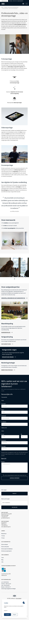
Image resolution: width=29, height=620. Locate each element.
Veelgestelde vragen (8, 357)
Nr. (21, 434)
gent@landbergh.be (5, 518)
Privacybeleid (18, 598)
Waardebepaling (5, 332)
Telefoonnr (3, 416)
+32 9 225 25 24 (4, 516)
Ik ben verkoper (4, 544)
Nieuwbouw (3, 533)
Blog (2, 560)
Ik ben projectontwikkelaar (7, 549)
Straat (3, 434)
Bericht (3, 461)
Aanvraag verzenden (14, 478)
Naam (2, 410)
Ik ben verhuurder (5, 546)
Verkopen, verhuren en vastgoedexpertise (16, 0)
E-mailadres (3, 422)
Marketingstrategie (7, 370)
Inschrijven (14, 507)
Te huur (3, 538)
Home (2, 7)
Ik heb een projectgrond (6, 551)
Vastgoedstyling (6, 344)
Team (2, 557)
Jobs (2, 562)
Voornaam (3, 403)
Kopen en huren (4, 0)
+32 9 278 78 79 (4, 525)
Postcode (3, 446)
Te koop (3, 536)
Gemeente (3, 440)
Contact (14, 493)
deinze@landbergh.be (6, 526)
